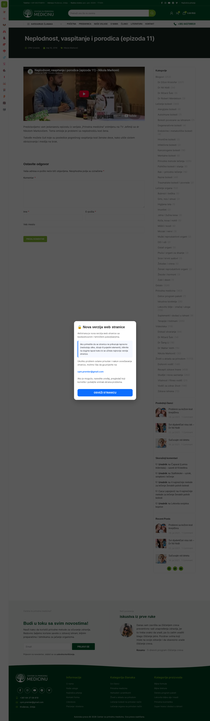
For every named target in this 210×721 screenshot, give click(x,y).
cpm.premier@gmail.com (90, 371)
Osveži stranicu (105, 392)
